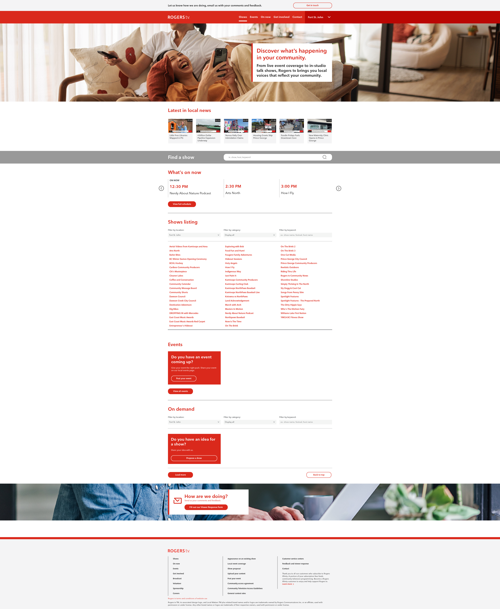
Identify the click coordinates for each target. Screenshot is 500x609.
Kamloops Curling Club (236, 284)
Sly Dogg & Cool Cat (291, 288)
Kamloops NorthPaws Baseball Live (242, 292)
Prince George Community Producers (299, 263)
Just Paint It (230, 275)
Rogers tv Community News (294, 275)
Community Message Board (183, 288)
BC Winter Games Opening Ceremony (188, 259)
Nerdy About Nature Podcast (190, 193)
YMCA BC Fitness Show (292, 317)
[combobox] (275, 157)
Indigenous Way (233, 271)
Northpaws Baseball (235, 317)
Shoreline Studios (289, 280)
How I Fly (287, 193)
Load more (180, 475)
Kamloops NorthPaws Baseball (240, 288)
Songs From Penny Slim (292, 292)
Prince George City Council (294, 259)
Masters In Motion (234, 309)
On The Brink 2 (288, 246)
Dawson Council (177, 296)
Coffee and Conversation (181, 280)
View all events (180, 391)
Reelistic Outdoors (290, 267)
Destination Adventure (180, 305)
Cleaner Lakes (176, 275)
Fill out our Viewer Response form (206, 507)
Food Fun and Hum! (235, 250)
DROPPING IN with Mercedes (183, 313)
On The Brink (231, 325)
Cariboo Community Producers (184, 267)
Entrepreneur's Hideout (181, 325)
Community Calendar (180, 284)
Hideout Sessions (233, 259)
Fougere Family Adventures (238, 255)
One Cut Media (288, 255)
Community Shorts (178, 292)
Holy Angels (231, 263)
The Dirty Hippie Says (291, 305)
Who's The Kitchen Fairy (292, 309)
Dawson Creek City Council (182, 300)
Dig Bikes (173, 309)
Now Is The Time (233, 321)
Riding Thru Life (288, 271)
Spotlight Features (290, 296)
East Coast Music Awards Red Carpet (187, 321)
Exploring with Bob (234, 246)
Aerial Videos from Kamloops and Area (188, 246)
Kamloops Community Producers (241, 280)
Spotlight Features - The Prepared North (300, 300)
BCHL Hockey (176, 263)
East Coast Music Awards (181, 317)
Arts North (232, 193)
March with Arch (233, 305)
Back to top (318, 475)
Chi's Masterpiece (178, 271)
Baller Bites (174, 255)
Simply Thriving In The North (295, 284)
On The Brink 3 (288, 250)
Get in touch (313, 5)
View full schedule (182, 204)
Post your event (183, 378)
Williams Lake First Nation (293, 313)
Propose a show (194, 458)
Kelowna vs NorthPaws (236, 296)
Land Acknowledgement (237, 300)
